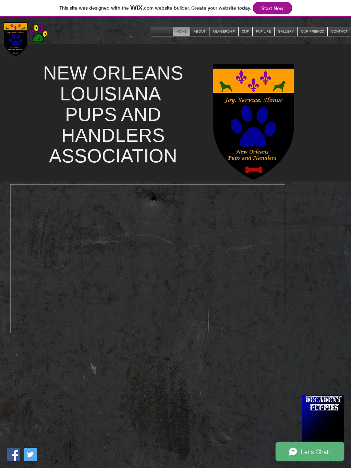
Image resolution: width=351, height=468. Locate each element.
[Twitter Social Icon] (30, 454)
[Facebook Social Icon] (13, 454)
